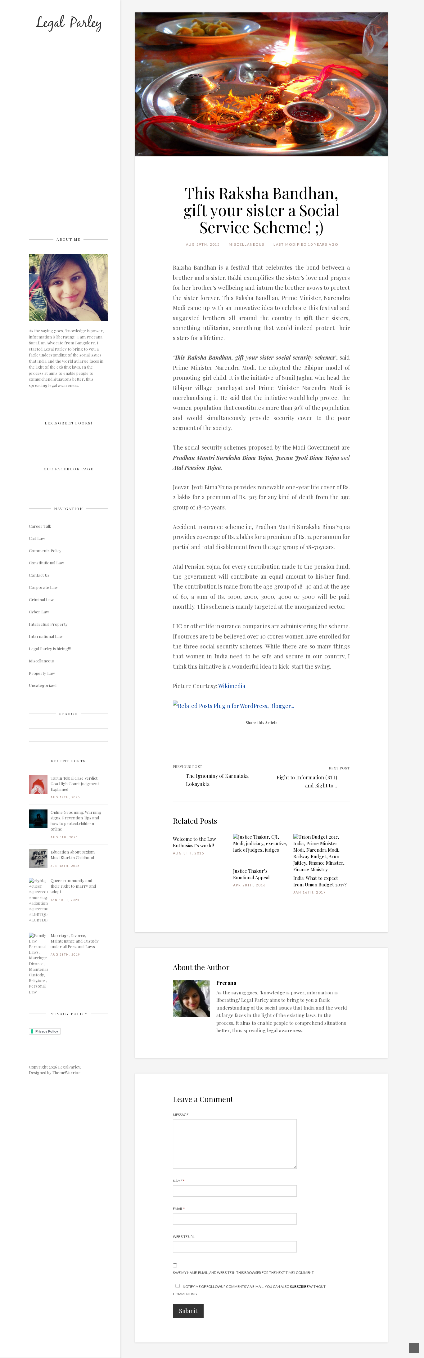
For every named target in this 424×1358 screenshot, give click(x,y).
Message (180, 1115)
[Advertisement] (75, 138)
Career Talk (40, 526)
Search (68, 713)
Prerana (226, 982)
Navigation (68, 508)
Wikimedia (231, 686)
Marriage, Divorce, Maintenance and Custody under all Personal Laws (75, 941)
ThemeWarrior (66, 1072)
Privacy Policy (68, 1013)
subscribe (299, 1286)
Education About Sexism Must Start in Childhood (73, 854)
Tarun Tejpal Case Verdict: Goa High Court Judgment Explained (75, 783)
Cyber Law (39, 611)
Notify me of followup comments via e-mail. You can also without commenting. (249, 1290)
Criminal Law (41, 599)
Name (179, 1181)
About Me (68, 239)
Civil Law (37, 538)
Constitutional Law (46, 562)
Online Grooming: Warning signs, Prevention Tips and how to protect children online (76, 820)
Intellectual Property (48, 624)
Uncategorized (42, 685)
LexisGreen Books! (68, 422)
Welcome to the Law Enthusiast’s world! (194, 842)
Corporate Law (43, 587)
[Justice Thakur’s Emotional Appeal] (260, 850)
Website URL (184, 1237)
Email (179, 1209)
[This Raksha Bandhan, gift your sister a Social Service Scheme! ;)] (261, 84)
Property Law (42, 673)
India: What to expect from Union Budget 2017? (320, 881)
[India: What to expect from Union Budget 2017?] (320, 853)
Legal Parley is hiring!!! (50, 648)
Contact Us (39, 575)
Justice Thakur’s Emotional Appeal (251, 874)
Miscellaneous (42, 660)
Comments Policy (45, 550)
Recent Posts (68, 760)
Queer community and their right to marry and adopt (73, 886)
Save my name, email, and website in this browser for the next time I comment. (243, 1273)
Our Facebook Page (68, 468)
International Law (46, 636)
